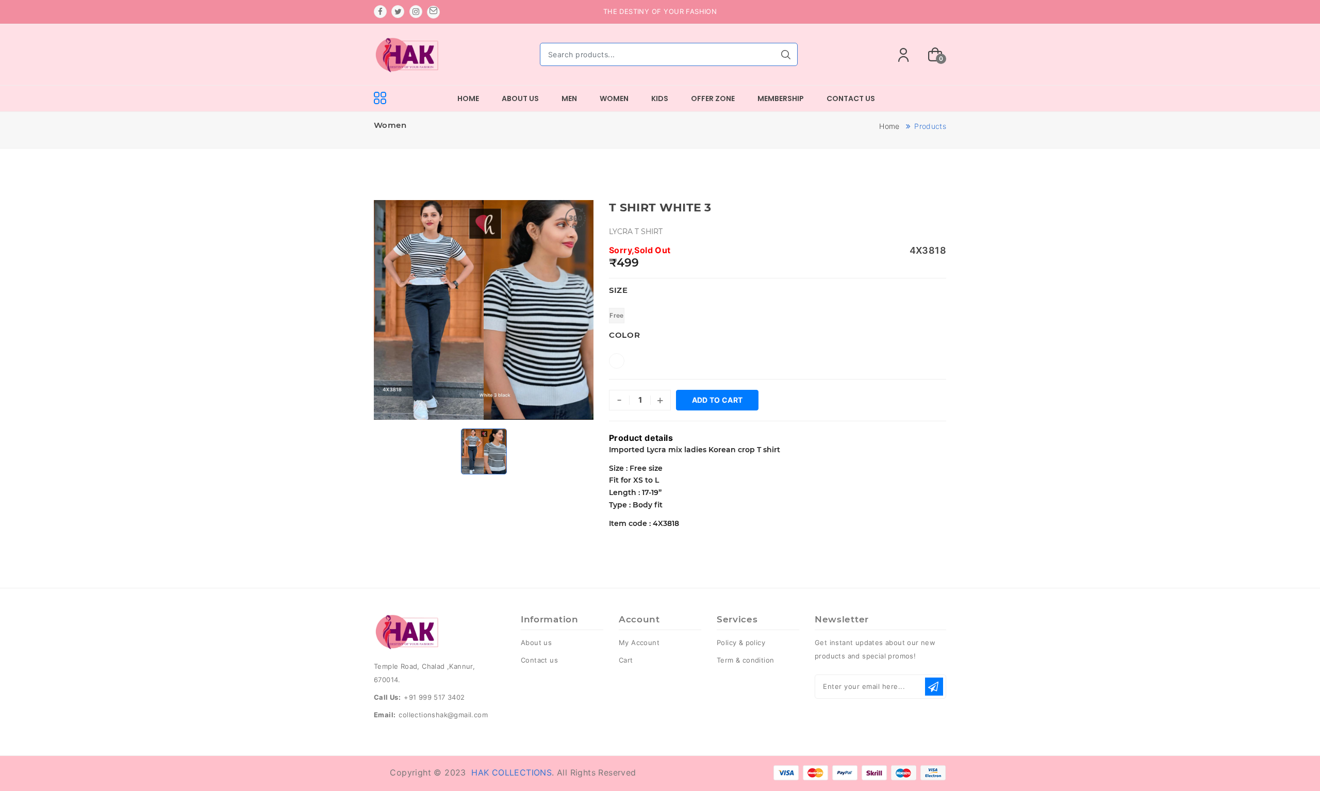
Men (569, 98)
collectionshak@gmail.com (443, 715)
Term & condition (745, 660)
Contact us (539, 660)
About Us (520, 98)
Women (614, 98)
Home (468, 98)
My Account (639, 642)
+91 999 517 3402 (434, 697)
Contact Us (851, 98)
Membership (780, 98)
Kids (659, 98)
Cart (626, 660)
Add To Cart (717, 400)
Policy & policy (741, 642)
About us (536, 642)
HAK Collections (511, 772)
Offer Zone (713, 98)
